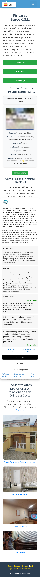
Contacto (25, 566)
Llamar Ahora (20, 173)
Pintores (20, 410)
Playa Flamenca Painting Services (20, 462)
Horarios (20, 71)
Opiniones (20, 62)
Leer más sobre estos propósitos (28, 350)
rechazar (20, 363)
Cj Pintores (20, 552)
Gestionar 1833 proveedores (10, 350)
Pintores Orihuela (20, 494)
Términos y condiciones (23, 568)
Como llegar (20, 80)
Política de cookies (5, 375)
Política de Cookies (12, 566)
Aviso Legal (33, 375)
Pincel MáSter (20, 526)
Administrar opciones (20, 369)
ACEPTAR (20, 357)
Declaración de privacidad (19, 375)
